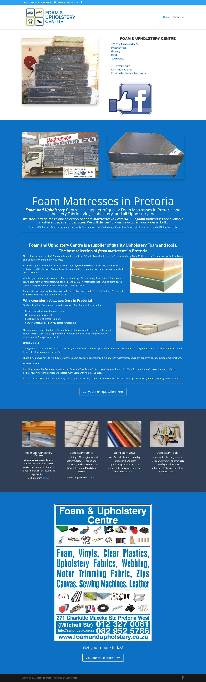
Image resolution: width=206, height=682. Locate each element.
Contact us (178, 17)
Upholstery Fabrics (81, 452)
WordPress (71, 677)
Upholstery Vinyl (124, 452)
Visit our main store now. (103, 658)
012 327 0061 (123, 66)
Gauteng (115, 51)
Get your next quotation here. (103, 392)
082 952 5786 (124, 69)
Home (166, 17)
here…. (46, 477)
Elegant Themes (43, 677)
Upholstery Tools (167, 452)
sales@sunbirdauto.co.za (132, 73)
